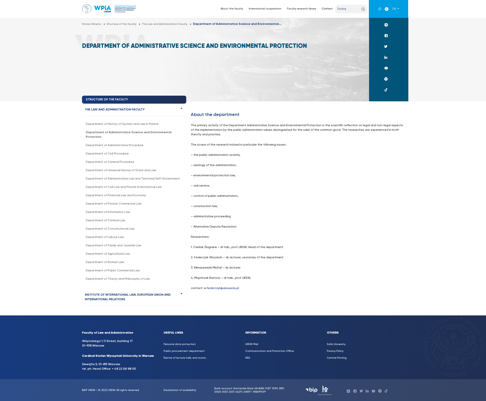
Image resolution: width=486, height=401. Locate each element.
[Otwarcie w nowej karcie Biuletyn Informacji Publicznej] (311, 390)
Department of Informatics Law (108, 212)
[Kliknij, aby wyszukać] (363, 9)
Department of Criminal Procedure (110, 162)
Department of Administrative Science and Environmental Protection (128, 135)
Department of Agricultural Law (108, 253)
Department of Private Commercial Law (113, 203)
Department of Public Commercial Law (113, 270)
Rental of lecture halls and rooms (185, 358)
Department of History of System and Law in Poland (122, 124)
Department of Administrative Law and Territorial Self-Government (133, 178)
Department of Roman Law (105, 262)
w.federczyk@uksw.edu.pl (221, 288)
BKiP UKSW (88, 390)
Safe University (336, 344)
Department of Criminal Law (105, 220)
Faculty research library (301, 8)
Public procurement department (184, 351)
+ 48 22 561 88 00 (124, 368)
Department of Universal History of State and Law (121, 170)
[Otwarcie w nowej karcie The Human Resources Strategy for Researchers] (324, 390)
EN (395, 8)
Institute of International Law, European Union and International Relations (128, 297)
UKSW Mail (251, 344)
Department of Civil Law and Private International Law (124, 187)
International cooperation (265, 8)
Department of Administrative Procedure (114, 145)
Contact (327, 8)
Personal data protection (180, 344)
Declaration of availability (180, 390)
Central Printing (336, 358)
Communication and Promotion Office (269, 351)
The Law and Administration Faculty (115, 109)
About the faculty (232, 8)
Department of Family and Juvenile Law (113, 245)
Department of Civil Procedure (107, 153)
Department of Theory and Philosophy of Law (118, 278)
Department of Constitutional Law (110, 228)
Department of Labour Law (105, 237)
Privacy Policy (335, 351)
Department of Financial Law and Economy (116, 195)
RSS (247, 358)
